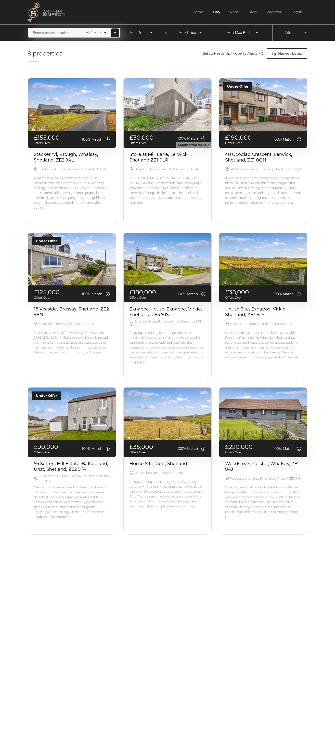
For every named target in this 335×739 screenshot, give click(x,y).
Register (274, 12)
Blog (252, 12)
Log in (296, 12)
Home (198, 12)
